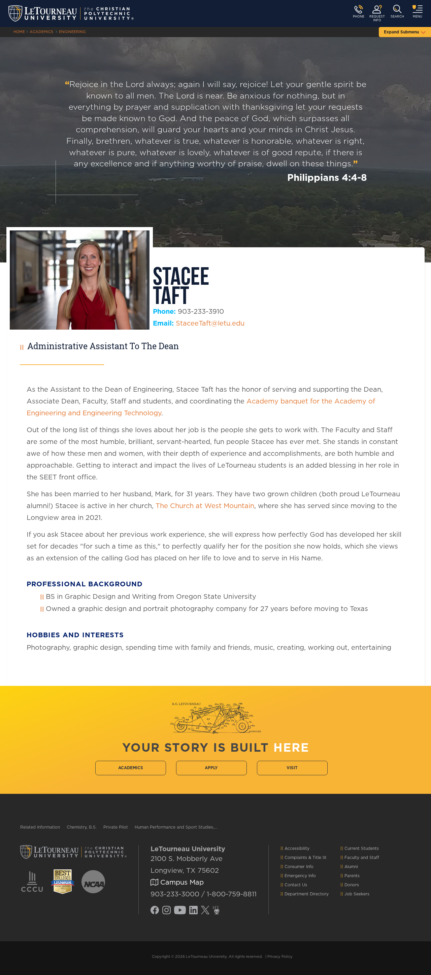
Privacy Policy (280, 956)
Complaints (296, 858)
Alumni (351, 867)
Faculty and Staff (361, 858)
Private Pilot (115, 827)
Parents (352, 876)
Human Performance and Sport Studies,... (176, 827)
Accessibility (297, 848)
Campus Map (181, 882)
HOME (19, 32)
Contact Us (296, 885)
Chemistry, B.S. (82, 827)
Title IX (319, 858)
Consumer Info (299, 867)
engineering (72, 32)
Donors (351, 885)
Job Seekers (356, 894)
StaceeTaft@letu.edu (210, 323)
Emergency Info (300, 876)
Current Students (361, 848)
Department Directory (307, 894)
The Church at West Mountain (205, 506)
